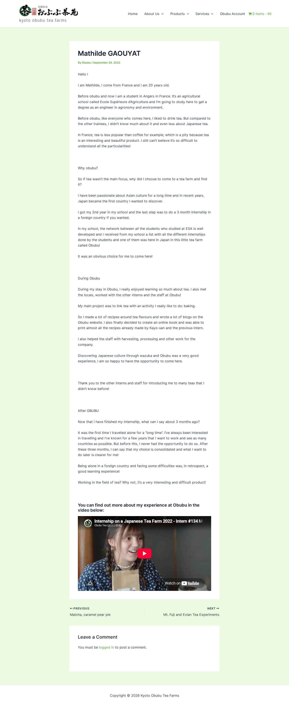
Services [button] (202, 14)
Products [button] (177, 14)
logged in (106, 647)
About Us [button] (151, 14)
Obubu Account (232, 14)
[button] (161, 13)
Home (133, 14)
